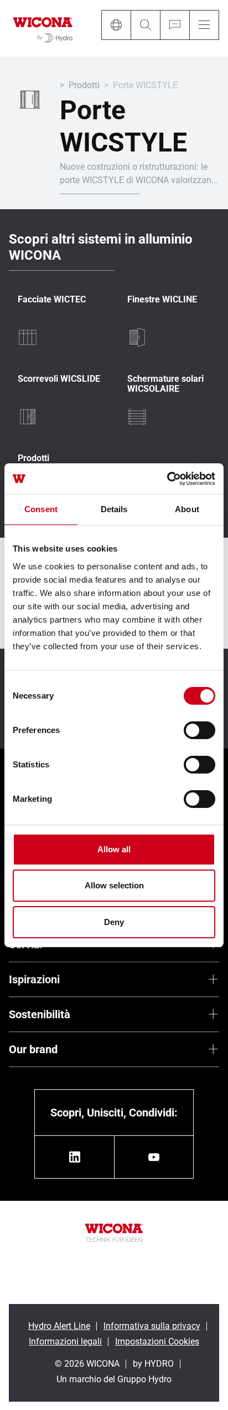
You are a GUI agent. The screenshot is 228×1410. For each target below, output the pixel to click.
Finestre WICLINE (162, 300)
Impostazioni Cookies (157, 1341)
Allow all (114, 849)
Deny (114, 922)
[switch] (199, 730)
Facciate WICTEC (52, 300)
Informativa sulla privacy (151, 1326)
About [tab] (187, 509)
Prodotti (84, 85)
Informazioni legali (65, 1341)
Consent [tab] (41, 509)
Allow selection (114, 885)
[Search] (145, 25)
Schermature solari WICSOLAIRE (165, 383)
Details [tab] (114, 509)
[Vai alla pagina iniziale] (43, 28)
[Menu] (204, 25)
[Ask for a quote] (174, 25)
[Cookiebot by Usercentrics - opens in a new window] (166, 479)
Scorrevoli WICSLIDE (59, 379)
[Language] (116, 25)
